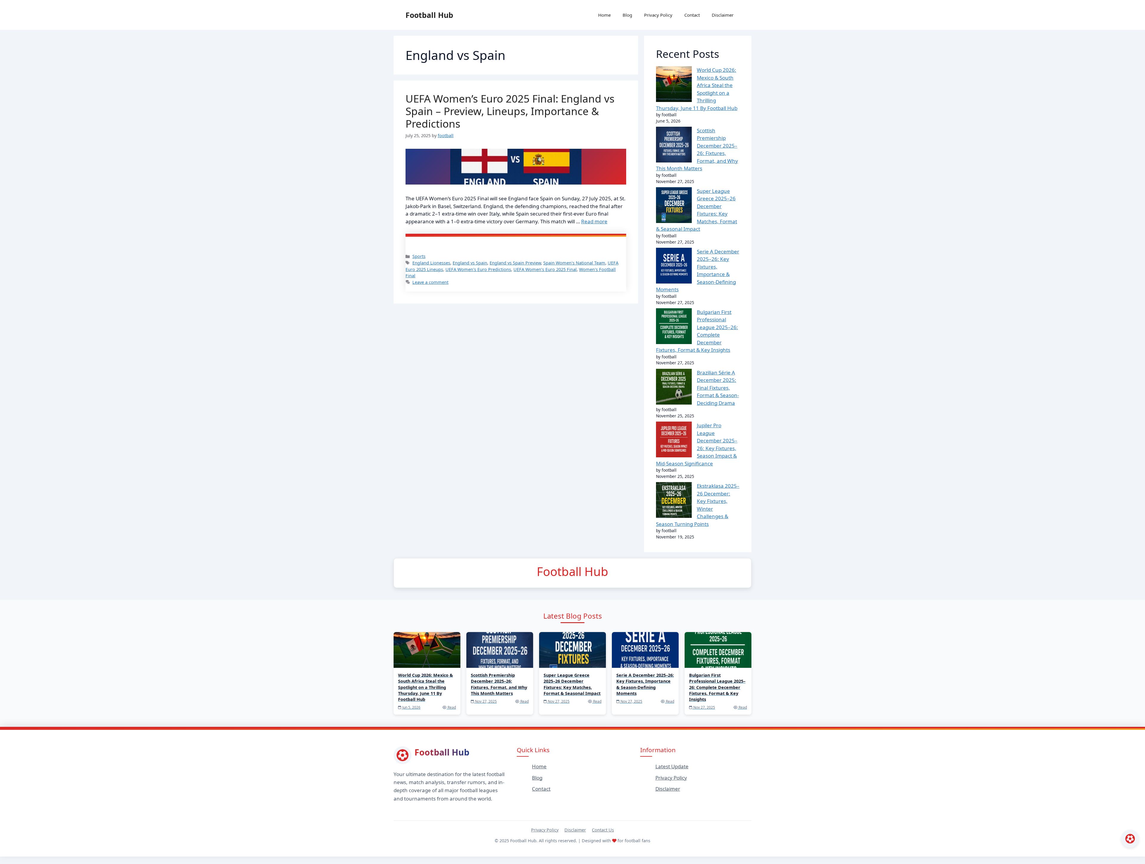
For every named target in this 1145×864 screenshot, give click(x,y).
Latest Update (671, 766)
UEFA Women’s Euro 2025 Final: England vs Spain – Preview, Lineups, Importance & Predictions (510, 111)
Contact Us (603, 830)
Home (604, 15)
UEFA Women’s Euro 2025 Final (545, 269)
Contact (692, 15)
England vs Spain (470, 263)
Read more (594, 221)
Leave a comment (430, 282)
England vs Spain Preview (515, 263)
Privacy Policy (658, 15)
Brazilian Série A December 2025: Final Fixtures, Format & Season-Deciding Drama (718, 387)
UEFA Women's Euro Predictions (478, 269)
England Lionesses (431, 263)
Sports (418, 256)
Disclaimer (723, 15)
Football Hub (429, 15)
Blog (627, 15)
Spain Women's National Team (574, 263)
